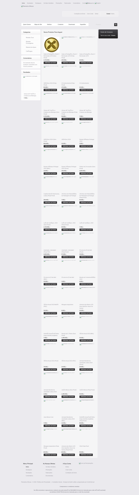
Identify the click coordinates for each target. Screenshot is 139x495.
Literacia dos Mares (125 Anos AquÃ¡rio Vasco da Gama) (86, 306)
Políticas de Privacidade (43, 482)
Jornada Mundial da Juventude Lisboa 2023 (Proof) (85, 362)
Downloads (72, 24)
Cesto (108, 13)
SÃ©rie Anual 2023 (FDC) (69, 361)
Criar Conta (69, 470)
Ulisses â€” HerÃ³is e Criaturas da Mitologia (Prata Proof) (69, 112)
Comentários (76, 3)
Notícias (49, 24)
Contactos (60, 24)
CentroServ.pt (90, 482)
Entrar (67, 467)
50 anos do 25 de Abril (68, 277)
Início (23, 3)
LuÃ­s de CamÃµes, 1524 (86, 223)
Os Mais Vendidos (49, 3)
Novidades (30, 3)
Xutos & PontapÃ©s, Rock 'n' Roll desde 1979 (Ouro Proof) (51, 56)
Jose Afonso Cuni (48, 417)
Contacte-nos (86, 3)
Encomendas (49, 475)
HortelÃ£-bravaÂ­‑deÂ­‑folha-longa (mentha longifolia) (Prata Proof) (87, 419)
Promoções (59, 3)
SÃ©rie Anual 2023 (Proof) (51, 361)
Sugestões (83, 24)
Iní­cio (27, 467)
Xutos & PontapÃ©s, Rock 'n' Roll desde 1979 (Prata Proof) (69, 56)
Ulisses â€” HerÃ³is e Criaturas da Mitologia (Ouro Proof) (51, 112)
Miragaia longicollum (67, 304)
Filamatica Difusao (26, 482)
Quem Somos (27, 24)
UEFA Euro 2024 (66, 139)
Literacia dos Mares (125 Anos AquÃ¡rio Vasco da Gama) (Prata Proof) (68, 448)
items (112, 13)
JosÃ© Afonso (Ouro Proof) (69, 390)
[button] (50, 63)
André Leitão (72, 482)
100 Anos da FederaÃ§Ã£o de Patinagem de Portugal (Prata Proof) (86, 195)
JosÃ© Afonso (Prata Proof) (87, 390)
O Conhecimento (84, 83)
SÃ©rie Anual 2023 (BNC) (86, 333)
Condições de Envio (71, 472)
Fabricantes (67, 3)
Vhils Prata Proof (84, 446)
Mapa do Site (38, 24)
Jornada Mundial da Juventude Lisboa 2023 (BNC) (68, 419)
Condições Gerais (57, 482)
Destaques (38, 3)
